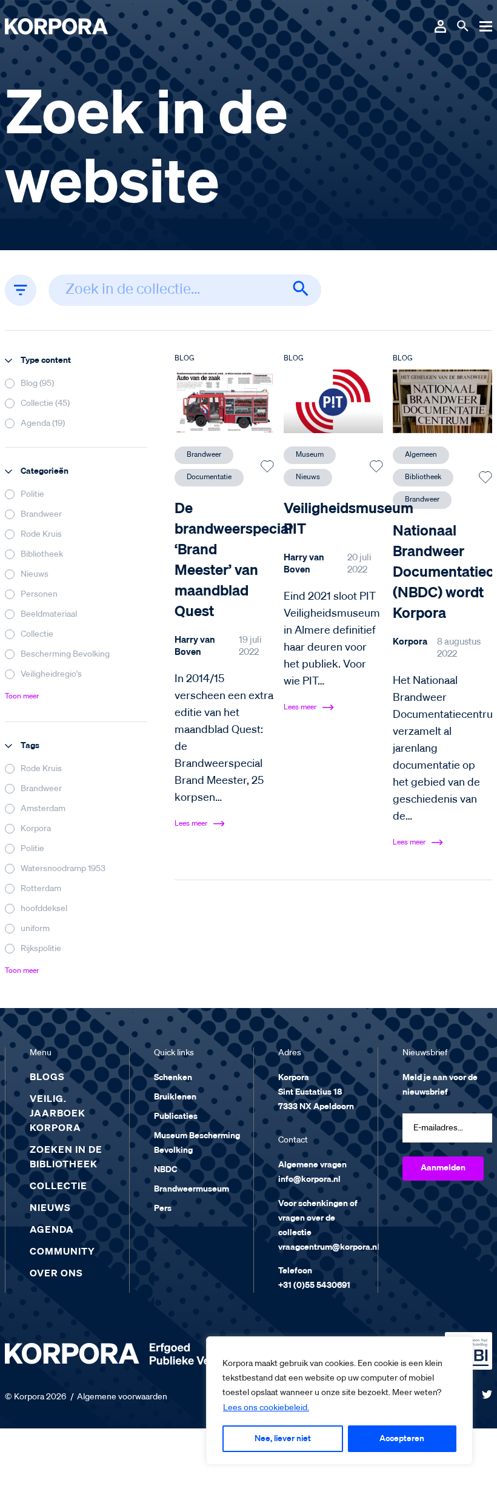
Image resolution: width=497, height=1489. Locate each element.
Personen (39, 594)
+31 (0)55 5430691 (314, 1285)
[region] (339, 1400)
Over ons (56, 1274)
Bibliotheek (42, 554)
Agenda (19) (43, 423)
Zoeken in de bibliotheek (66, 1158)
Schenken (173, 1077)
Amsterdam (43, 808)
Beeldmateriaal (49, 614)
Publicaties (176, 1116)
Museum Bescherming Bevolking (197, 1143)
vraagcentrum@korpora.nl (328, 1247)
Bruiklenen (175, 1097)
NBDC (165, 1170)
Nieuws (34, 574)
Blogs (47, 1078)
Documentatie (209, 477)
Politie (32, 494)
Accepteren (401, 1438)
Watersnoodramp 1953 (63, 868)
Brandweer (41, 514)
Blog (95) (37, 383)
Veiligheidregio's (51, 674)
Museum (310, 455)
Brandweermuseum (191, 1189)
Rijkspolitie (41, 948)
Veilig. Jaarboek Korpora (57, 1114)
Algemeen (421, 455)
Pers (163, 1208)
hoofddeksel (44, 908)
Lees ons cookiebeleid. (266, 1408)
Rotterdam (41, 888)
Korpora (36, 828)
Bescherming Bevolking (65, 654)
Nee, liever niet (283, 1438)
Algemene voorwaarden (122, 1397)
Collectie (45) (45, 403)
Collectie (37, 634)
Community (62, 1252)
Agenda (52, 1230)
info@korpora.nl (309, 1179)
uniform (35, 928)
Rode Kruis (41, 534)
